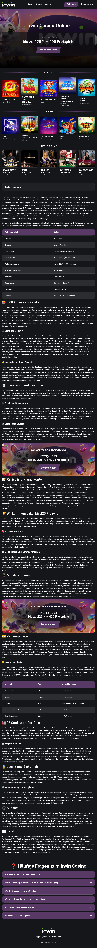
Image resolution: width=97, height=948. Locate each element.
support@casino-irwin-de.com (48, 936)
